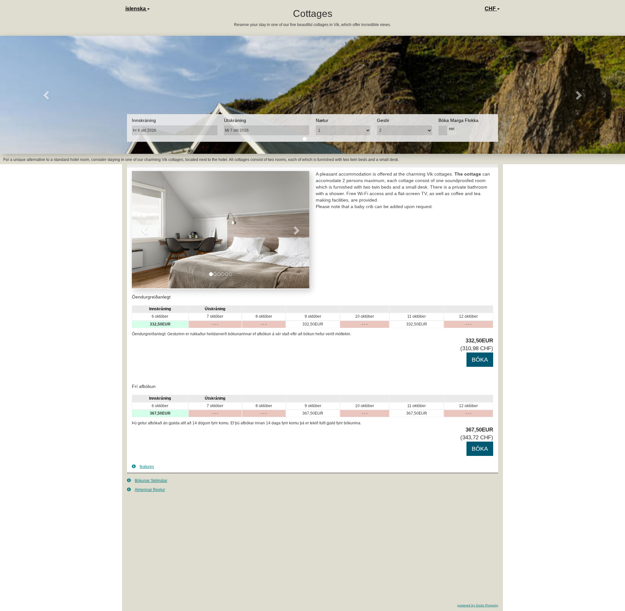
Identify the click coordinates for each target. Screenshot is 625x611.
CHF (491, 8)
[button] (47, 95)
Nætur (322, 120)
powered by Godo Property (477, 605)
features (147, 466)
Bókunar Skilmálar (151, 480)
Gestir (383, 120)
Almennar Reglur (150, 489)
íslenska (136, 8)
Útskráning (235, 120)
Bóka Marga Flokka (458, 120)
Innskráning (144, 120)
